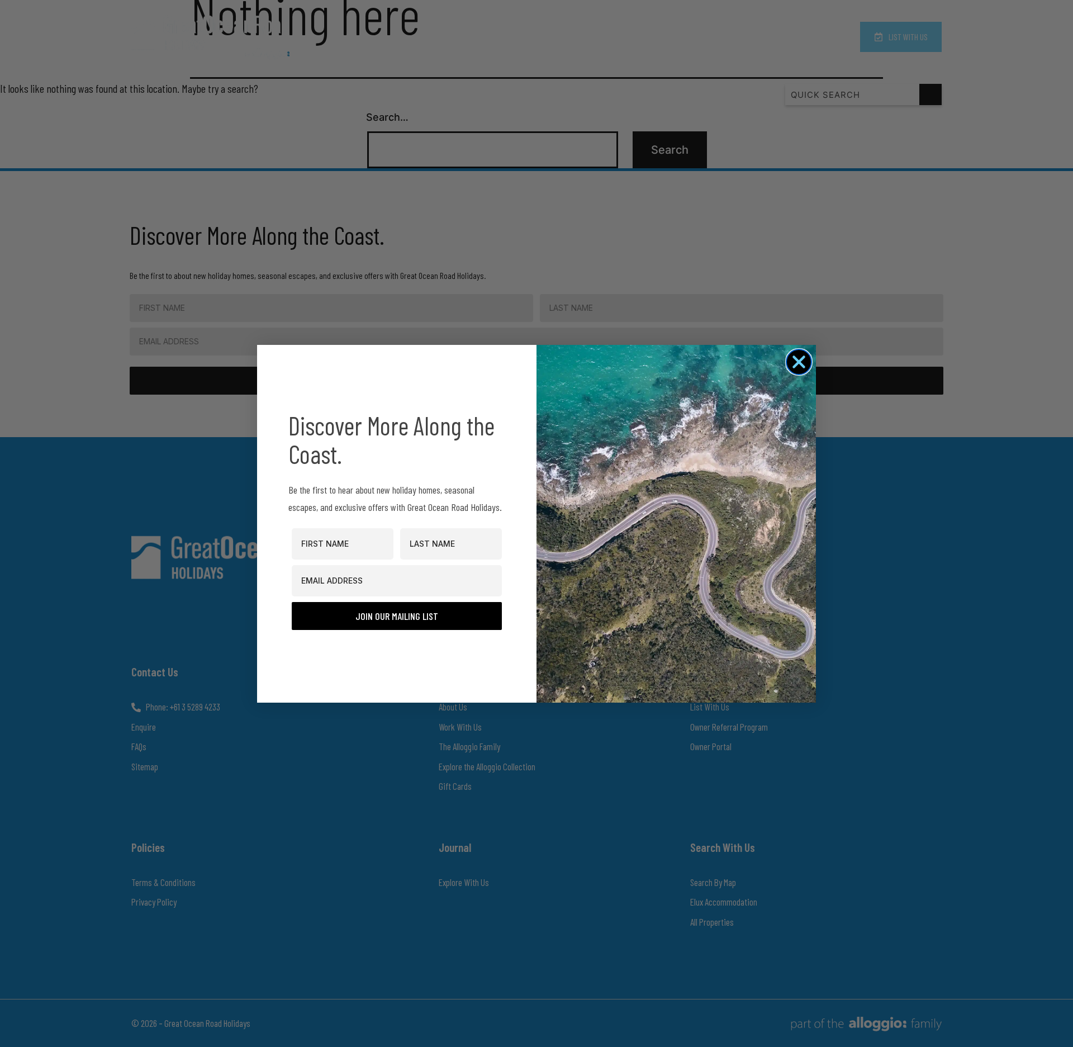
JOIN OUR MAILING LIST (396, 616)
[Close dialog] (798, 362)
